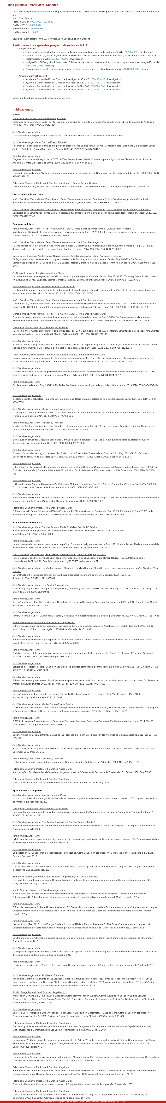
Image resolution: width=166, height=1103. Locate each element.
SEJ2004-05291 (59, 59)
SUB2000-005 (131, 69)
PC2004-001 (130, 52)
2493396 (34, 32)
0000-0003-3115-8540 (41, 21)
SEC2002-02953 (34, 65)
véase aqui (64, 98)
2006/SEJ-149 (97, 86)
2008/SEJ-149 (97, 79)
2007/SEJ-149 (97, 82)
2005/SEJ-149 (97, 89)
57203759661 (37, 28)
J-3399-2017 (34, 25)
